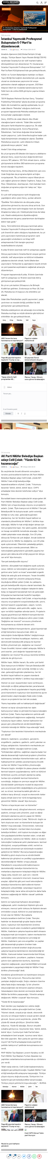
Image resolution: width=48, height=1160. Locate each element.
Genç (4, 320)
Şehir (30, 1087)
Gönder (8, 413)
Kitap (11, 320)
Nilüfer (22, 1087)
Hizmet (14, 1087)
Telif (27, 320)
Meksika (19, 320)
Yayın (34, 320)
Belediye (5, 1087)
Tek (36, 1087)
